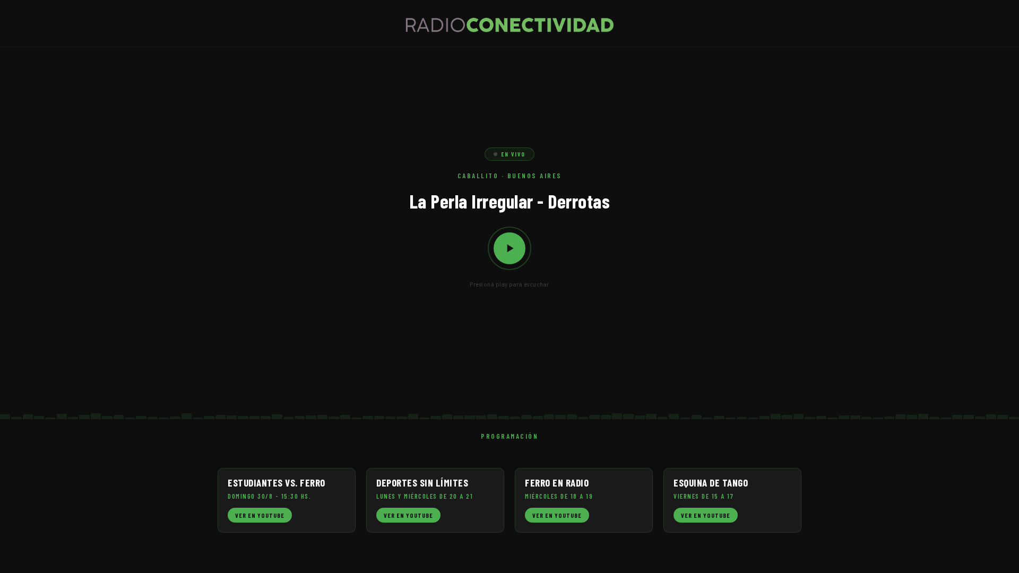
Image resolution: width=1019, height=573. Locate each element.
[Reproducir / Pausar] (509, 248)
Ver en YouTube (259, 515)
